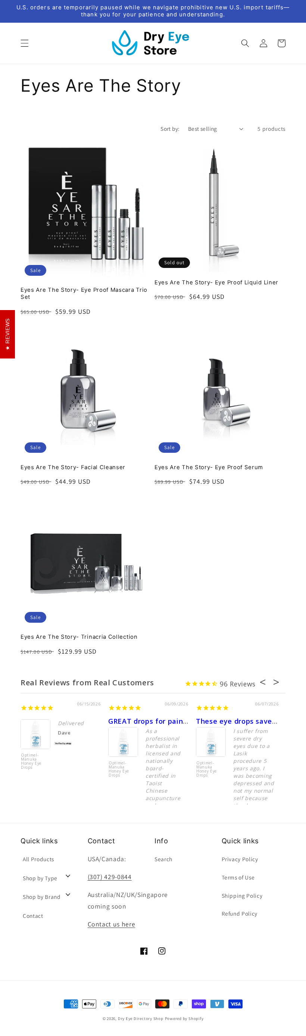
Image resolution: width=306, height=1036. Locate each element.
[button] (25, 43)
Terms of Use (238, 877)
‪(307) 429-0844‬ (110, 876)
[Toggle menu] (68, 875)
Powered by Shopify (184, 1018)
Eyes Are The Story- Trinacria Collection (79, 637)
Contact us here (111, 924)
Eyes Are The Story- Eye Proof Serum (208, 467)
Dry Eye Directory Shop (140, 1018)
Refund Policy (240, 913)
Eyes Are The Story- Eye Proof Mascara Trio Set (84, 293)
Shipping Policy (242, 895)
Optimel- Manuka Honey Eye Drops (31, 761)
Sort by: (170, 128)
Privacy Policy (240, 859)
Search (163, 859)
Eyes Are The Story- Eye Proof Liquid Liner (216, 282)
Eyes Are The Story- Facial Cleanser (73, 467)
